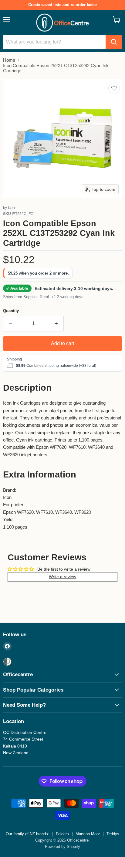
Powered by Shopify (62, 846)
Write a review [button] (62, 576)
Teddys (112, 834)
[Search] (114, 42)
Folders (62, 834)
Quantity (11, 310)
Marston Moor (88, 834)
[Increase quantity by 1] (56, 323)
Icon (11, 208)
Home (9, 60)
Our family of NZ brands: (27, 834)
